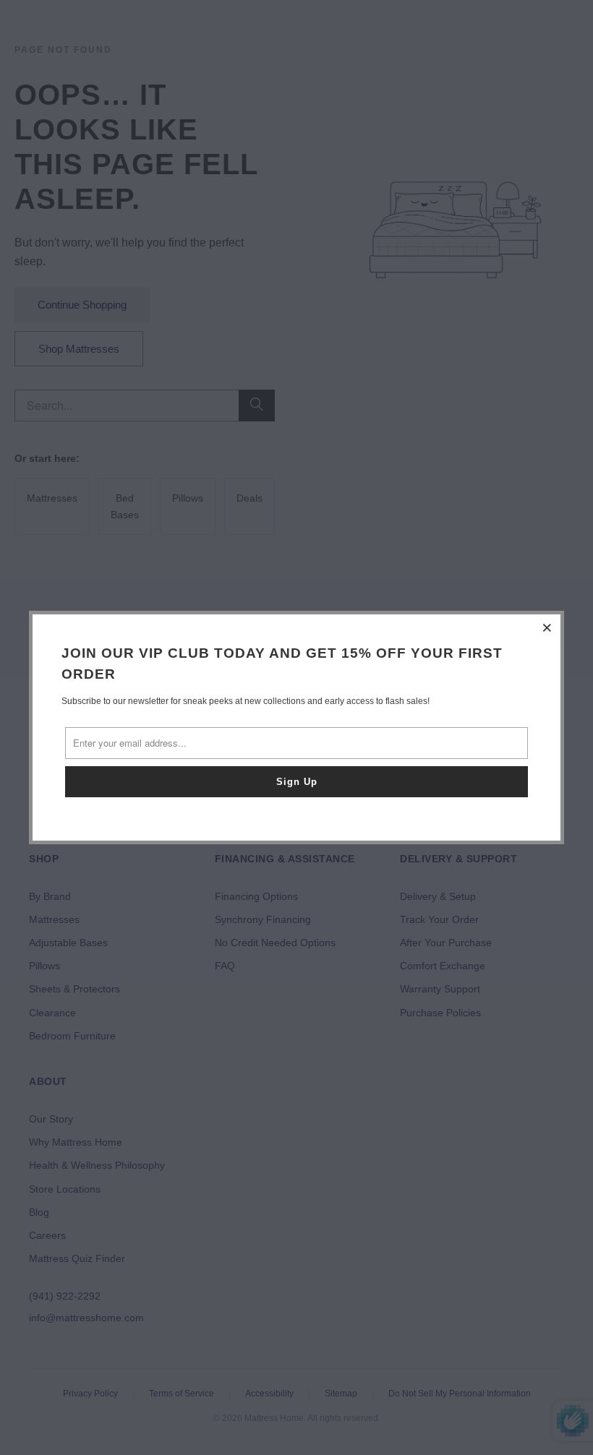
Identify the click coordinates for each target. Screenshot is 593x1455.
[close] (547, 627)
